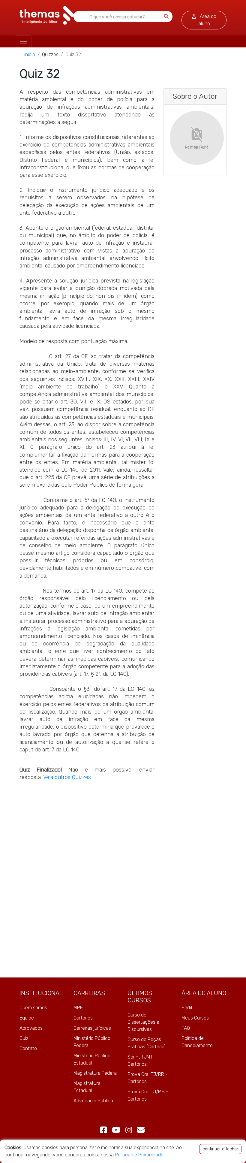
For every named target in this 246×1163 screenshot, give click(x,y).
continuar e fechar (220, 1149)
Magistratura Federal (96, 1073)
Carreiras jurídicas (92, 1028)
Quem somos (33, 1007)
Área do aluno (207, 20)
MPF (78, 1007)
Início (29, 54)
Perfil (187, 1007)
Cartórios (83, 1018)
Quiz (24, 1038)
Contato (28, 1048)
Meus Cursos (195, 1018)
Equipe (27, 1018)
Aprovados (31, 1028)
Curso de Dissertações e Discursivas (143, 1022)
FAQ (186, 1028)
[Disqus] (87, 878)
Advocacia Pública (93, 1101)
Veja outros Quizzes (67, 777)
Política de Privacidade (139, 1155)
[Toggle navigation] (23, 41)
